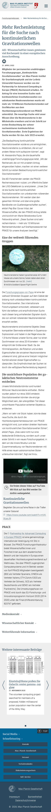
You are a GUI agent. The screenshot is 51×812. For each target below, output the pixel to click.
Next (47, 685)
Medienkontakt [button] (11, 614)
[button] (46, 269)
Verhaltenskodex (25, 764)
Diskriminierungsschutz (25, 770)
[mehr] (29, 281)
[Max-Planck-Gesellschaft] (13, 789)
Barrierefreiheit (35, 796)
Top (45, 731)
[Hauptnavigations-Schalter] (46, 6)
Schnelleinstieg (12, 738)
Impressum (14, 796)
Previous (3, 685)
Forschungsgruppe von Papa (20, 292)
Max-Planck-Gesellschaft (25, 751)
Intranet (25, 757)
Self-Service (25, 777)
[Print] (4, 61)
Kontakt (25, 744)
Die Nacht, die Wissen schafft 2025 (21, 683)
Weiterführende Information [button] (18, 632)
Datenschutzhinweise (25, 800)
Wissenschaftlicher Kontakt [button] (18, 623)
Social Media (10, 734)
